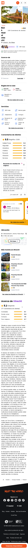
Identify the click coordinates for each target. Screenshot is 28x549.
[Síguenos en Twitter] (8, 500)
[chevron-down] (22, 307)
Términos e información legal (11, 534)
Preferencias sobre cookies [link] (18, 541)
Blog (3, 511)
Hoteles (13, 511)
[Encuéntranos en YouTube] (16, 500)
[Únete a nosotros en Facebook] (4, 500)
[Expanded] (3, 480)
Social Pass (14, 515)
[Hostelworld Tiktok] (23, 500)
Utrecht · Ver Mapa (9, 42)
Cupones (22, 534)
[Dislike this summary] (24, 194)
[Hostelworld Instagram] (12, 500)
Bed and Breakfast (21, 511)
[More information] (24, 165)
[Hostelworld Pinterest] (19, 500)
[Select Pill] (17, 2)
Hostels (8, 511)
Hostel (3, 25)
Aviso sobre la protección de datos (14, 530)
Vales (7, 537)
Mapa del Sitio (6, 541)
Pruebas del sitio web (16, 537)
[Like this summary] (21, 194)
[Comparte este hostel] (25, 23)
